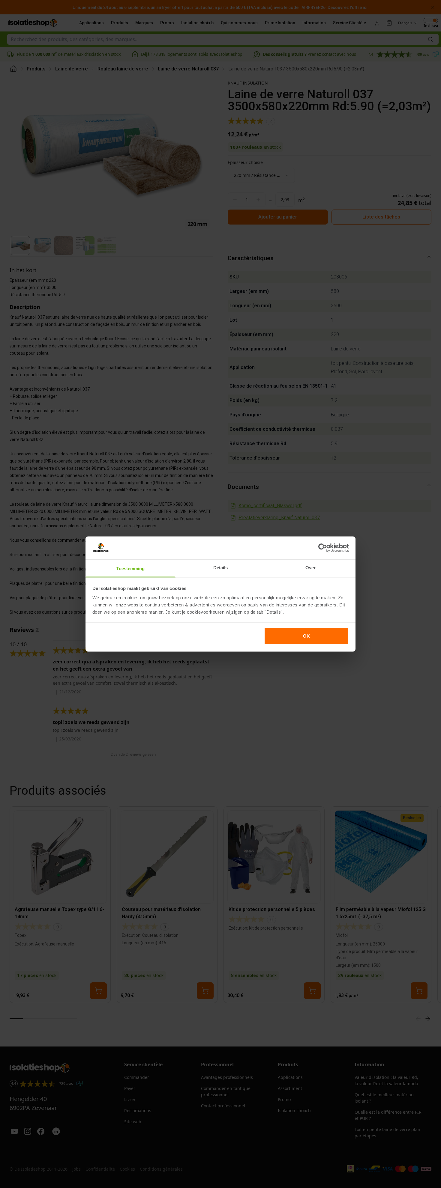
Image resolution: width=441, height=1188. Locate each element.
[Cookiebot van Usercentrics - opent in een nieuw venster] (322, 547)
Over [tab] (310, 567)
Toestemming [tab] (130, 568)
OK (306, 635)
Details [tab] (220, 567)
